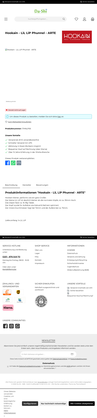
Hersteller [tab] (26, 185)
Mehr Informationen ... (10, 413)
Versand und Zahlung (76, 257)
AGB (68, 366)
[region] (48, 75)
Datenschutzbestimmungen (30, 366)
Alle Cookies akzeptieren (81, 404)
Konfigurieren (30, 404)
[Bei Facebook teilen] (7, 163)
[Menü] (6, 19)
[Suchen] (64, 19)
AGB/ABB (71, 250)
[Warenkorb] (91, 19)
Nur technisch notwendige (53, 404)
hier (59, 117)
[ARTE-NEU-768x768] (48, 75)
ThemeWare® (81, 384)
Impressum (39, 263)
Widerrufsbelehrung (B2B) (78, 270)
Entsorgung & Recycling (77, 260)
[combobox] (37, 19)
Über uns (38, 250)
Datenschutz (72, 253)
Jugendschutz (73, 267)
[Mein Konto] (84, 19)
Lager (37, 253)
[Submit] (72, 354)
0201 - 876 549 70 (11, 256)
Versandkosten (43, 382)
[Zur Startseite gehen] (48, 11)
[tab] (11, 185)
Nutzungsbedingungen (79, 359)
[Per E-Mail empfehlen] (19, 163)
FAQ (36, 257)
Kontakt (38, 260)
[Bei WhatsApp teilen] (13, 163)
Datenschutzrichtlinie (60, 359)
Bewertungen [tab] (42, 185)
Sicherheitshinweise (75, 263)
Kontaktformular (9, 269)
